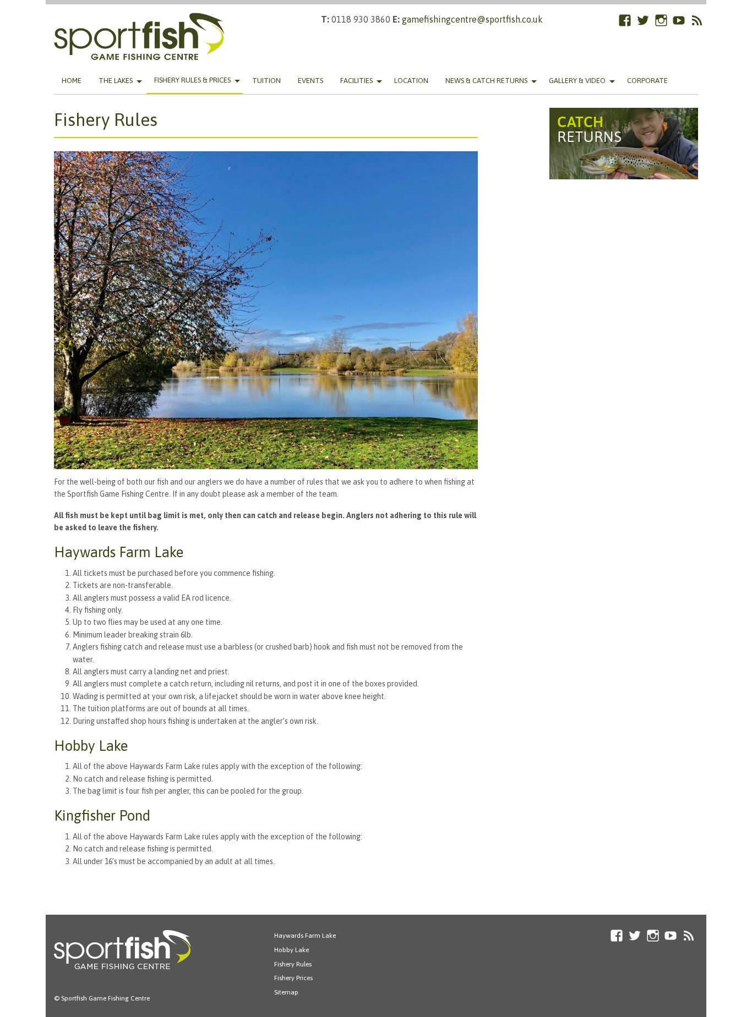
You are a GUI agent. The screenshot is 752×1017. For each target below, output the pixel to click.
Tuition (266, 80)
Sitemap (286, 992)
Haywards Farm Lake (305, 935)
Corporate (647, 80)
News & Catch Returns (486, 80)
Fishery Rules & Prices (192, 80)
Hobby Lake (291, 950)
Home (71, 80)
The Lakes (116, 80)
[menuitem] (71, 81)
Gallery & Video (577, 80)
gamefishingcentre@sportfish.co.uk (472, 19)
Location (411, 80)
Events (310, 80)
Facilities (356, 80)
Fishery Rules (293, 964)
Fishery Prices (293, 978)
